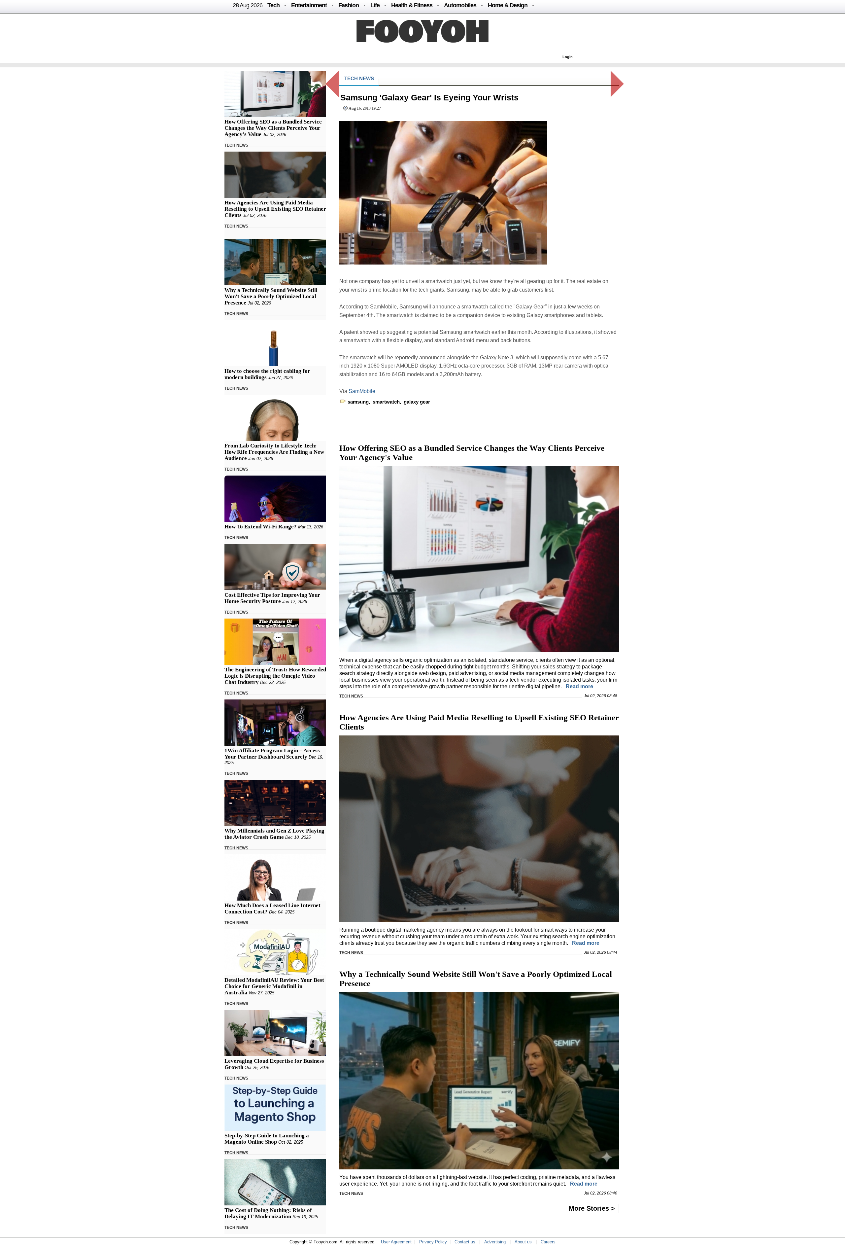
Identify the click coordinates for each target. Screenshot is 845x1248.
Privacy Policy (433, 1241)
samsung (358, 402)
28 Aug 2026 (247, 5)
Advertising (495, 1241)
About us (523, 1241)
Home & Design (507, 5)
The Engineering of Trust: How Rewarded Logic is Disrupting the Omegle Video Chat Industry (275, 675)
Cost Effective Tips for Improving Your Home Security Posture (272, 598)
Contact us (465, 1241)
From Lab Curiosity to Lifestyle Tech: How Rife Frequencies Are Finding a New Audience (274, 452)
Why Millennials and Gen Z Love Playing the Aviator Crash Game (274, 834)
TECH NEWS (236, 145)
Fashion (348, 5)
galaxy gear (417, 402)
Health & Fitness (411, 5)
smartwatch (386, 402)
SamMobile (362, 391)
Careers (548, 1241)
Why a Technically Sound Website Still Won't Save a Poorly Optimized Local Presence (271, 296)
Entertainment (309, 5)
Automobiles (460, 5)
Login (567, 57)
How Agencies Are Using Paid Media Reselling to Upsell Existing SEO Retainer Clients (275, 208)
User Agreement (396, 1241)
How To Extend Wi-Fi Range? (260, 526)
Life (375, 5)
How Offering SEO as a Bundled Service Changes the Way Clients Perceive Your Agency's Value (273, 128)
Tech (273, 5)
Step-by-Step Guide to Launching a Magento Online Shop (266, 1138)
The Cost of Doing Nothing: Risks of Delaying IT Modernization (268, 1213)
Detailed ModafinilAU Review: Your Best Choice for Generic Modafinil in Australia (274, 986)
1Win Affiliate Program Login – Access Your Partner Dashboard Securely (272, 753)
